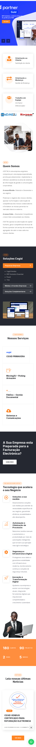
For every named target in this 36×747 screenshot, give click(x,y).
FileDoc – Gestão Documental (14, 396)
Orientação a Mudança (20, 79)
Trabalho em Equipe (20, 99)
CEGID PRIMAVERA (15, 356)
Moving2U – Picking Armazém (15, 377)
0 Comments (24, 727)
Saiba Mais (10, 462)
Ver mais (6, 21)
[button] (31, 742)
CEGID (9, 710)
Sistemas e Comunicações (13, 416)
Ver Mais (18, 738)
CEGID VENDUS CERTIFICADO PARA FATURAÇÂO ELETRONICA (17, 718)
